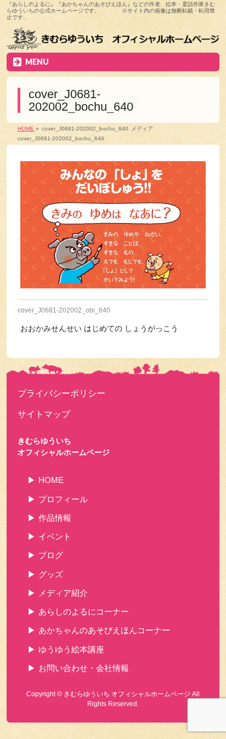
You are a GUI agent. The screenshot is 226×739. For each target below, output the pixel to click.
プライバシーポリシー (61, 393)
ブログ (50, 555)
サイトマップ (44, 414)
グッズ (50, 574)
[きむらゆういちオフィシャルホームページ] (113, 40)
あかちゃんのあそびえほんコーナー (104, 630)
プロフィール (63, 499)
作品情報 (54, 517)
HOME (51, 480)
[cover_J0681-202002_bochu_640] (112, 224)
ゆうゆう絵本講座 (71, 649)
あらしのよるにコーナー (83, 611)
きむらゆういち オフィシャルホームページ (127, 694)
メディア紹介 (63, 593)
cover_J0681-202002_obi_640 (64, 310)
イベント (54, 536)
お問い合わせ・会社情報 (83, 668)
